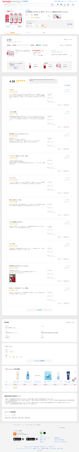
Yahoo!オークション (44, 446)
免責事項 (43, 448)
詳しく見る (70, 24)
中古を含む (45, 45)
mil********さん (67, 223)
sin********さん (67, 113)
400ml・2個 (20, 417)
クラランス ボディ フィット (18, 424)
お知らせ (41, 441)
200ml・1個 (7, 417)
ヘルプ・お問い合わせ (53, 448)
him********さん (67, 290)
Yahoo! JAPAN (57, 1)
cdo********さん (67, 157)
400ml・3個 (27, 417)
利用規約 (34, 448)
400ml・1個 (14, 417)
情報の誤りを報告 (71, 322)
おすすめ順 (67, 85)
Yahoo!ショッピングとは (45, 437)
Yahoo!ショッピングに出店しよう (67, 1)
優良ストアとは (43, 439)
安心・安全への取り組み (59, 439)
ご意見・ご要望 (59, 448)
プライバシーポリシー (20, 448)
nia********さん (67, 91)
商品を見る (14, 327)
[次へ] (73, 380)
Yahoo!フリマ (51, 446)
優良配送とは (57, 437)
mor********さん (67, 245)
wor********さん (67, 201)
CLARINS (27, 10)
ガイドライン (39, 448)
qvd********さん (67, 267)
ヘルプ (75, 1)
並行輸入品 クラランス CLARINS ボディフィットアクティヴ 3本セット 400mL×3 (22, 51)
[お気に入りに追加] (71, 56)
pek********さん (67, 135)
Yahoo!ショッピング (28, 446)
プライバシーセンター (28, 448)
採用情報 (46, 448)
